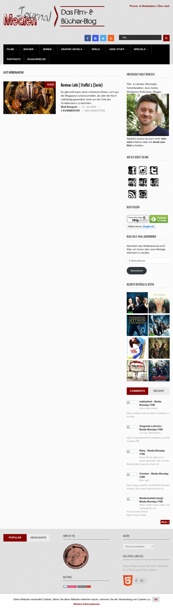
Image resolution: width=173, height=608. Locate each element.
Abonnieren (136, 270)
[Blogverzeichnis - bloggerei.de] (70, 587)
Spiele (96, 49)
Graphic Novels (71, 49)
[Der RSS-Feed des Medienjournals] (132, 198)
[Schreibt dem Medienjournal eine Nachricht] (143, 198)
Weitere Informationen (86, 604)
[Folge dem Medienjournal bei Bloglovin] (141, 228)
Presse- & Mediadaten (142, 6)
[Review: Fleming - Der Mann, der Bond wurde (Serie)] (137, 303)
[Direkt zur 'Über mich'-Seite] (148, 135)
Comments (137, 390)
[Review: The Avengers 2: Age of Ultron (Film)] (159, 371)
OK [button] (155, 599)
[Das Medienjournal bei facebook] (132, 174)
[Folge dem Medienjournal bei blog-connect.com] (138, 222)
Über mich (163, 6)
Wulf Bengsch (69, 106)
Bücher (28, 49)
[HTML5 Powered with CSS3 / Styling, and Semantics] (137, 585)
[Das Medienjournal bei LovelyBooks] (154, 186)
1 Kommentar (70, 110)
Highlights (38, 537)
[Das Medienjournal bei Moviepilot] (132, 186)
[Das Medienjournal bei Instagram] (143, 174)
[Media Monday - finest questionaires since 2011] (76, 568)
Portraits (13, 59)
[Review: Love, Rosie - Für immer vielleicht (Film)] (137, 348)
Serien (47, 49)
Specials (139, 49)
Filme (10, 49)
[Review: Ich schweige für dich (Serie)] (159, 303)
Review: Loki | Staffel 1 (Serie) (82, 85)
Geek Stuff (116, 49)
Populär (15, 537)
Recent (159, 390)
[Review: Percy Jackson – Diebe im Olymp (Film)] (159, 326)
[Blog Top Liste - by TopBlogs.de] (84, 587)
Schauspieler (36, 59)
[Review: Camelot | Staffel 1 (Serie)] (159, 348)
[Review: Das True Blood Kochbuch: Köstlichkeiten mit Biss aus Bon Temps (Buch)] (137, 371)
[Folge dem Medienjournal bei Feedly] (158, 222)
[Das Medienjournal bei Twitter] (153, 174)
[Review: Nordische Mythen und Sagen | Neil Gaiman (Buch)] (137, 326)
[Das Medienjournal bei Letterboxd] (143, 186)
